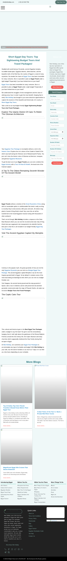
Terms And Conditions (35, 516)
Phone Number (54, 122)
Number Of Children (55, 149)
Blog (30, 523)
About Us (31, 513)
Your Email (53, 103)
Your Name (53, 96)
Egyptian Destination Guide (36, 531)
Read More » (7, 425)
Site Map (31, 533)
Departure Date (54, 135)
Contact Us (32, 536)
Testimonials (32, 521)
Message (52, 155)
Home (3, 47)
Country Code (54, 116)
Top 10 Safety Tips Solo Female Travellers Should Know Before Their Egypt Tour (15, 408)
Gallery (31, 526)
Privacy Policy (33, 518)
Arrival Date (53, 129)
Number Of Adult (54, 142)
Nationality (53, 109)
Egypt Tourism (33, 528)
